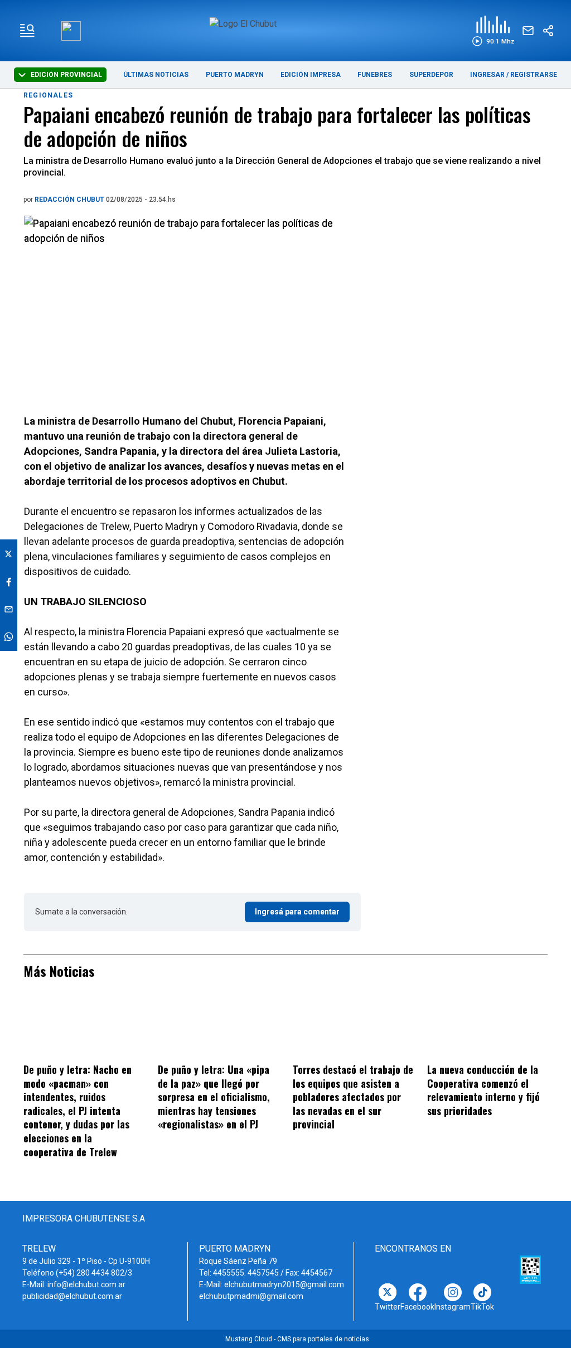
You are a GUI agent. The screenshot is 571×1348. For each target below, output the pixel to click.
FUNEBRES (374, 75)
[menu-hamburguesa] (27, 30)
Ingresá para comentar (297, 911)
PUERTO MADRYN (235, 75)
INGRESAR (487, 75)
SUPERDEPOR (431, 75)
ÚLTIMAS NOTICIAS (155, 75)
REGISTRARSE (533, 75)
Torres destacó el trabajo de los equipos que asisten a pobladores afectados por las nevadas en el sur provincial (353, 1096)
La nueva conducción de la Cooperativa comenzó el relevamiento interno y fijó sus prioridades (483, 1090)
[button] (493, 31)
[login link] (71, 31)
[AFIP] (530, 1269)
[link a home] (285, 30)
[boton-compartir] (548, 31)
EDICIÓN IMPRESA (310, 75)
